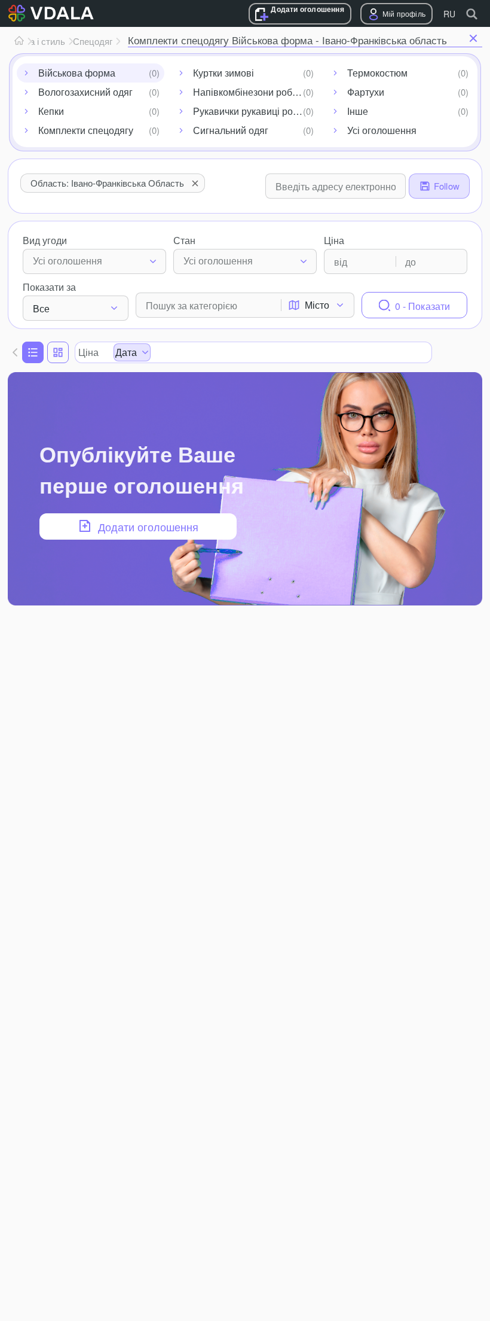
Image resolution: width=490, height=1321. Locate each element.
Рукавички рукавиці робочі (252, 111)
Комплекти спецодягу (85, 130)
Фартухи (365, 92)
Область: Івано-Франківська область (107, 182)
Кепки (51, 111)
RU (449, 14)
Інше (357, 111)
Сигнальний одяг (230, 130)
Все (41, 308)
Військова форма (76, 73)
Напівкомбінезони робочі (249, 92)
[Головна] (19, 41)
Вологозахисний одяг (85, 92)
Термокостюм (377, 73)
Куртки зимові (223, 73)
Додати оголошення (307, 9)
